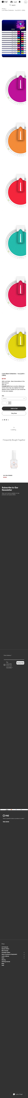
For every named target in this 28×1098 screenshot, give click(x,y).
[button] (19, 1)
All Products (5, 947)
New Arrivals (5, 950)
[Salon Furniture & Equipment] (24, 954)
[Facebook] (4, 420)
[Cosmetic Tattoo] (24, 952)
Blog (3, 963)
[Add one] (9, 402)
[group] (14, 462)
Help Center (6, 821)
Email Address (8, 655)
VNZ (7, 816)
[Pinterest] (6, 420)
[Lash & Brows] (24, 956)
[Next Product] (27, 459)
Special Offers (5, 948)
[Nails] (24, 958)
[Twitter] (8, 420)
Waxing (4, 959)
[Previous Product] (1, 459)
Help (3, 965)
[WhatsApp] (2, 420)
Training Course (6, 961)
